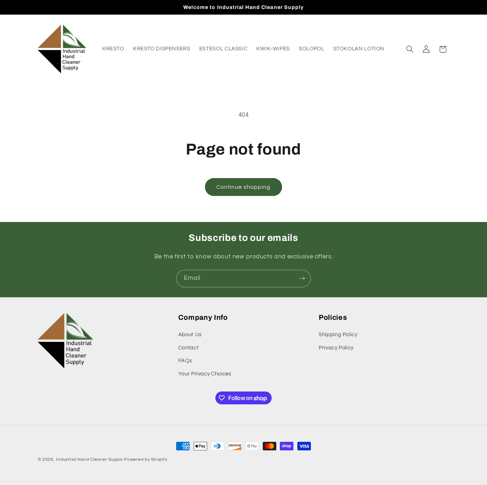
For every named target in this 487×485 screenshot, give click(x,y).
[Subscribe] (302, 278)
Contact (188, 347)
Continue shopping (243, 187)
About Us (190, 335)
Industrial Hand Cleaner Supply (89, 459)
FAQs (185, 360)
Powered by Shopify (145, 459)
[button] (409, 49)
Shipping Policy (338, 335)
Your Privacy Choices (204, 374)
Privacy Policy (336, 347)
